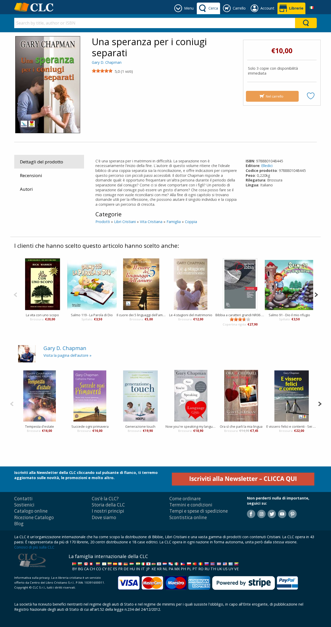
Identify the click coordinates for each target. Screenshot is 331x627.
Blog (19, 524)
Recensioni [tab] (31, 175)
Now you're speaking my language (191, 426)
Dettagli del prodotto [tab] (41, 162)
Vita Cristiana (151, 221)
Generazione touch (140, 426)
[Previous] (15, 294)
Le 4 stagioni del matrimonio (190, 315)
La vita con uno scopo (42, 315)
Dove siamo (104, 517)
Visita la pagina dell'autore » (67, 355)
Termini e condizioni (190, 505)
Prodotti (102, 221)
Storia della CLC (108, 505)
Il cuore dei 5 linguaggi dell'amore (141, 315)
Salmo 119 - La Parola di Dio (92, 315)
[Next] (316, 294)
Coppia (191, 221)
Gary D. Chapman (107, 62)
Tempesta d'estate (39, 426)
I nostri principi (108, 511)
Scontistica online (188, 517)
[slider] (102, 71)
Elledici (267, 165)
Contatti (23, 499)
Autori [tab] (26, 189)
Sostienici (24, 505)
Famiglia (174, 221)
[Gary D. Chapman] (27, 353)
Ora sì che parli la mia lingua (241, 426)
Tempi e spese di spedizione (198, 511)
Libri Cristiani (125, 221)
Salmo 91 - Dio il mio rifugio (289, 315)
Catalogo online (31, 511)
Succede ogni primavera (90, 426)
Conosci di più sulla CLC (34, 547)
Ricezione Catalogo (34, 517)
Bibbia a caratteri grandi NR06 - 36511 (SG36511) (240, 315)
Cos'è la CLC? (105, 499)
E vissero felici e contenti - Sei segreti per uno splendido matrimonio (291, 426)
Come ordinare (185, 499)
